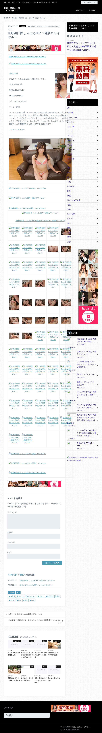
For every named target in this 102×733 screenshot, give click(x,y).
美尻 (32, 600)
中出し (70, 172)
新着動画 (92, 10)
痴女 (26, 600)
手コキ (12, 600)
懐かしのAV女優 (73, 200)
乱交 (69, 177)
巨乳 (69, 191)
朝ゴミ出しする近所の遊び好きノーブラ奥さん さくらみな (82, 343)
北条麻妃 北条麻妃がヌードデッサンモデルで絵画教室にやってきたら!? (34, 621)
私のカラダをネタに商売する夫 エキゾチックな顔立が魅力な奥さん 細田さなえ (81, 420)
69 (68, 108)
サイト (10, 552)
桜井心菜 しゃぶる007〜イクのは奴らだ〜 (36, 585)
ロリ (69, 168)
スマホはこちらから (17, 129)
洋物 (69, 209)
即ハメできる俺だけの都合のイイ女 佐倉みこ (86, 407)
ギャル (70, 131)
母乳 (69, 205)
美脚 (69, 242)
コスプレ (70, 136)
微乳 (22, 574)
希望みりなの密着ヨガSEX (85, 445)
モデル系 (70, 159)
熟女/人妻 (71, 214)
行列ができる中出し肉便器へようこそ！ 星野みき (82, 396)
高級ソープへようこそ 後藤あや (85, 384)
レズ (69, 163)
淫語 (19, 600)
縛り (69, 228)
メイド (70, 154)
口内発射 (13, 574)
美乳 (69, 232)
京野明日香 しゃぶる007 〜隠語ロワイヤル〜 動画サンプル (39, 221)
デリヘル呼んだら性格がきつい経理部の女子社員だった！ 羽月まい (82, 434)
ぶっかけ (70, 122)
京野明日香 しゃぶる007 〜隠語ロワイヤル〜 (37, 580)
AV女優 (12, 596)
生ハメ (70, 219)
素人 (69, 223)
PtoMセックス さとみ (85, 375)
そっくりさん (72, 117)
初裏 (69, 182)
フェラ (41, 596)
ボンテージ (71, 149)
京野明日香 (13, 73)
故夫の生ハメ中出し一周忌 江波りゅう (86, 354)
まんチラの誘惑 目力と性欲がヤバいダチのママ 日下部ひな (82, 365)
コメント (12, 512)
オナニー (22, 596)
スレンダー (32, 596)
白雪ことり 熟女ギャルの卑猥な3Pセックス (25, 614)
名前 (10, 532)
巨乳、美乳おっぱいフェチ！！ (12, 9)
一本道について (79, 10)
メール (11, 542)
